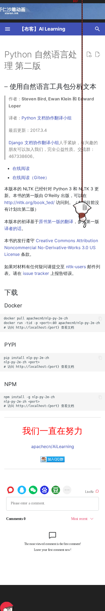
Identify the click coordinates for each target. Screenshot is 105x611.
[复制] (100, 318)
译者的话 (13, 228)
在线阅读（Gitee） (30, 177)
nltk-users (76, 266)
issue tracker (36, 273)
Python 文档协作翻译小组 (47, 118)
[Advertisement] (59, 598)
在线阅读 (21, 168)
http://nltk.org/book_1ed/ (29, 202)
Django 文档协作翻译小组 (34, 142)
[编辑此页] (97, 54)
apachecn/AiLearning (52, 446)
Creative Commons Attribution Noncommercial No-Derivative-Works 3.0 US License (51, 247)
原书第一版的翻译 (56, 221)
